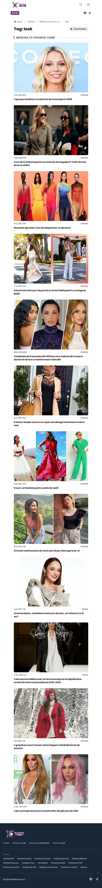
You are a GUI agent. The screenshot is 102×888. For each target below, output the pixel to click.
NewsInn (84, 867)
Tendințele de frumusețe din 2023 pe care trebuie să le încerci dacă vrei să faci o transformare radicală (48, 358)
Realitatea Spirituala (61, 859)
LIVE (16, 13)
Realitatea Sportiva (24, 859)
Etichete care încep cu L (50, 21)
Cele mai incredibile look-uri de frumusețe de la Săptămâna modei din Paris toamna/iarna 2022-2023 (47, 681)
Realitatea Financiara (11, 863)
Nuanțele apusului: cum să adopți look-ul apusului (42, 227)
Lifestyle (84, 95)
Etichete (30, 21)
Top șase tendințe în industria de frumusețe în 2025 (43, 99)
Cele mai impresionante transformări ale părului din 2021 (46, 810)
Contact (6, 843)
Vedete (85, 609)
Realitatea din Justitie (43, 859)
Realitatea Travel (28, 863)
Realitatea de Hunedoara (48, 867)
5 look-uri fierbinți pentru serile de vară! (36, 488)
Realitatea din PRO (75, 863)
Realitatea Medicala (79, 859)
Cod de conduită (59, 843)
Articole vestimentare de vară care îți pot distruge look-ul (47, 550)
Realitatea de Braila (58, 863)
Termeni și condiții (19, 843)
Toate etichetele (80, 29)
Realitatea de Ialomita (69, 867)
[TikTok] (89, 13)
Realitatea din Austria (11, 867)
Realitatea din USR (29, 867)
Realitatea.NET (8, 859)
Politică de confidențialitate (39, 843)
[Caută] (80, 5)
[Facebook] (85, 13)
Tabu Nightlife (43, 863)
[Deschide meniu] (88, 5)
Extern (85, 675)
